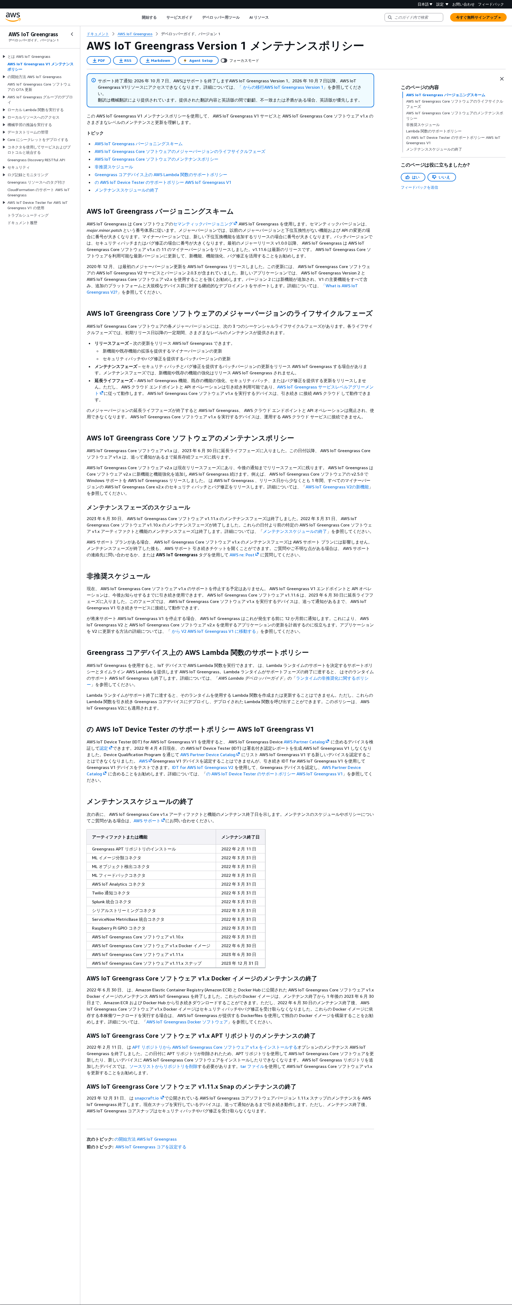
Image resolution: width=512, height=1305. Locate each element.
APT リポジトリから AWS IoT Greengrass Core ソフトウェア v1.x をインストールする (214, 1047)
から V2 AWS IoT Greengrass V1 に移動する (214, 631)
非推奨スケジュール (114, 166)
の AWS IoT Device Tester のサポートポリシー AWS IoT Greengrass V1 (163, 182)
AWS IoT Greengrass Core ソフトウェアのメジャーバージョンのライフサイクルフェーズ (180, 151)
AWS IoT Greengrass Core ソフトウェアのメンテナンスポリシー (156, 159)
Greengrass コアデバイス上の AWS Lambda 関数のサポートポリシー (161, 174)
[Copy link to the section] (82, 211)
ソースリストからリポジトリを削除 (163, 1066)
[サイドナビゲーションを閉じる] (72, 34)
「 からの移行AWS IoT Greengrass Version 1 (280, 87)
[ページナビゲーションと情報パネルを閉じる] (502, 79)
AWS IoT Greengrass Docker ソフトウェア (187, 1021)
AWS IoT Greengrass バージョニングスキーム (139, 143)
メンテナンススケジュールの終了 (127, 190)
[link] (190, 34)
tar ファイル (252, 1066)
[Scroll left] (137, 17)
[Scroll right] (273, 17)
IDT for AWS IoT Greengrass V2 (202, 767)
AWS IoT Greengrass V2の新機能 (337, 486)
